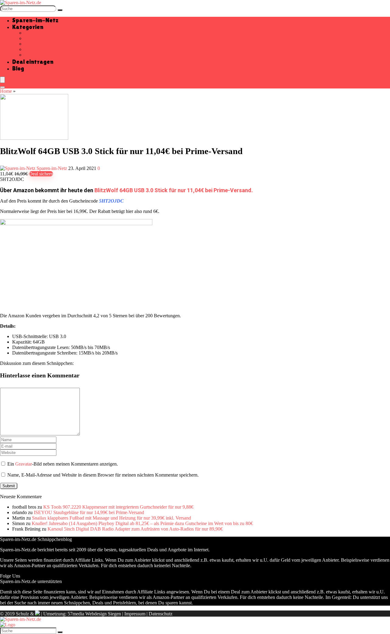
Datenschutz (160, 613)
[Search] (2, 87)
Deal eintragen (32, 61)
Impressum (134, 613)
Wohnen (32, 54)
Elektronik (34, 43)
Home (6, 91)
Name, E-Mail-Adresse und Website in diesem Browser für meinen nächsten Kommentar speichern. (103, 474)
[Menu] (2, 80)
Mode (30, 49)
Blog (18, 68)
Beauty (31, 38)
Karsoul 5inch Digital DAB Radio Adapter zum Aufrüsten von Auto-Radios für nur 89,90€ (135, 528)
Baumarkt (33, 32)
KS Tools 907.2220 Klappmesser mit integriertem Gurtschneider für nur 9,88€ (118, 507)
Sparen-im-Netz (35, 20)
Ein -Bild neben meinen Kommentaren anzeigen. (62, 463)
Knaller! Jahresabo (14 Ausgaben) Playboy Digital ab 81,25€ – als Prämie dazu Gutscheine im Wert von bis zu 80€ (142, 523)
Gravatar (23, 463)
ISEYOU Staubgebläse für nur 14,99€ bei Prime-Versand (89, 512)
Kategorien (27, 26)
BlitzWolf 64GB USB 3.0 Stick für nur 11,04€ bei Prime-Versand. (173, 190)
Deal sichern (41, 173)
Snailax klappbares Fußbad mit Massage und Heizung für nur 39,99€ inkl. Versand (111, 518)
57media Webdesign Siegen (94, 613)
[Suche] (60, 10)
